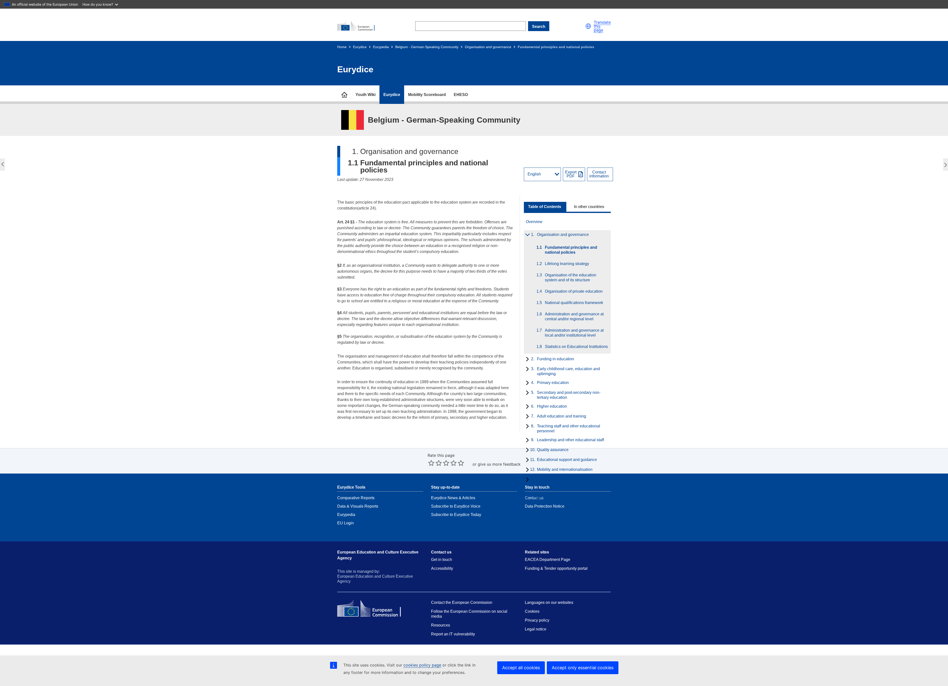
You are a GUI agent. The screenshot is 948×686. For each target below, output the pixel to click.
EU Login (345, 523)
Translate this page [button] (602, 26)
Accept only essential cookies (582, 667)
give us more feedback (499, 464)
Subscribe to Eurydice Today (456, 515)
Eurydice (360, 47)
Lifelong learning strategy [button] (944, 166)
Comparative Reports (356, 498)
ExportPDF (570, 174)
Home (342, 47)
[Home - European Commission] (358, 26)
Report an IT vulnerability (453, 634)
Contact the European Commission (461, 602)
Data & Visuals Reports (357, 506)
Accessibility (442, 568)
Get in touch (441, 559)
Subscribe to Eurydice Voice (455, 506)
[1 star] (431, 463)
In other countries (589, 207)
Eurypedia (381, 47)
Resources (440, 625)
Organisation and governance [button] (3, 166)
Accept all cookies (521, 667)
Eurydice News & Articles (453, 498)
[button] (588, 26)
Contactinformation (599, 174)
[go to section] (344, 95)
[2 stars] (435, 463)
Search (538, 26)
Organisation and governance (488, 47)
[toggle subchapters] (526, 235)
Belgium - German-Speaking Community (426, 47)
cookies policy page (422, 665)
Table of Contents (544, 207)
